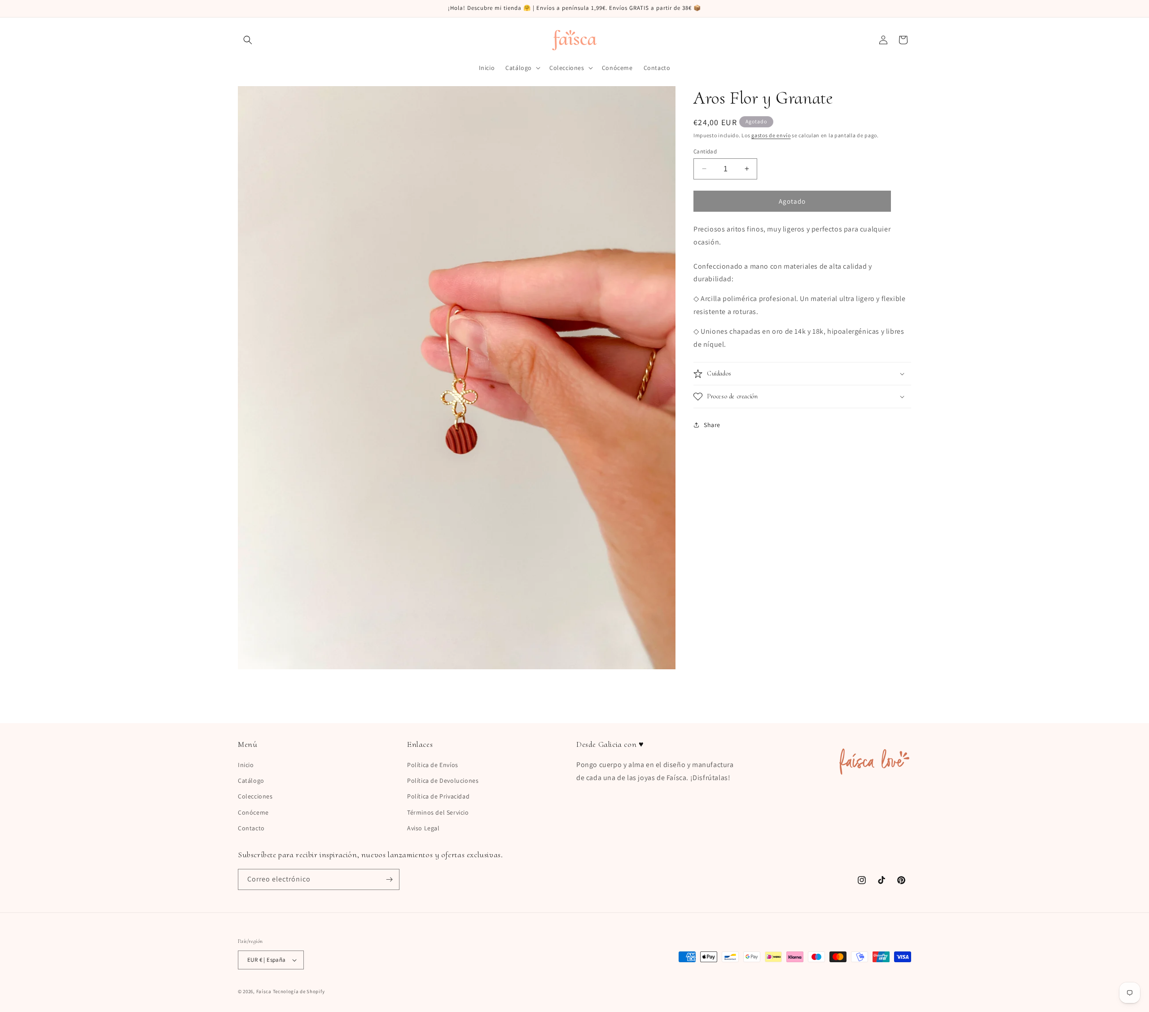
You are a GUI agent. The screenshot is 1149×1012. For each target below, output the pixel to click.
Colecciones (255, 796)
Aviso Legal (423, 828)
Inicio (246, 765)
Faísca (264, 991)
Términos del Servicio (438, 812)
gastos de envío (771, 135)
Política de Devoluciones (442, 780)
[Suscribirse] (389, 879)
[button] (248, 40)
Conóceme (253, 812)
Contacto (251, 828)
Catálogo (251, 780)
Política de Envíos (432, 765)
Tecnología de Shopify (299, 991)
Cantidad (705, 151)
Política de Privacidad (438, 796)
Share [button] (712, 424)
